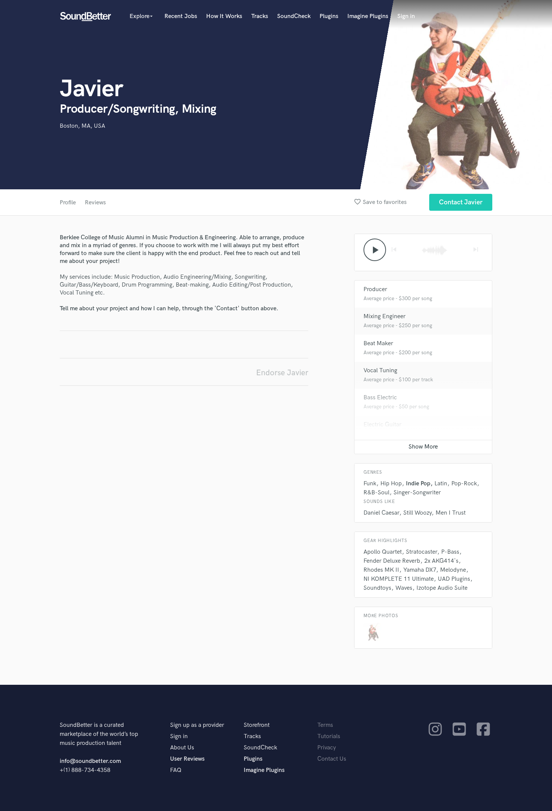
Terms (325, 725)
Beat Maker (378, 343)
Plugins (329, 16)
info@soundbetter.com (90, 761)
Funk (369, 483)
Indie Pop (418, 483)
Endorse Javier (282, 373)
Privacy (326, 747)
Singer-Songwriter (417, 492)
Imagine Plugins (367, 16)
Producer (375, 289)
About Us (182, 747)
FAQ (175, 770)
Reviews (95, 202)
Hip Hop (391, 483)
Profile (68, 202)
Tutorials (328, 736)
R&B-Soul (376, 492)
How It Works (224, 16)
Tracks (259, 16)
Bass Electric (380, 397)
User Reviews (187, 759)
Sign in (406, 16)
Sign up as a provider (197, 725)
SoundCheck (294, 16)
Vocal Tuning (380, 370)
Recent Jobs (180, 16)
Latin (440, 483)
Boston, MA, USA (82, 126)
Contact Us (331, 759)
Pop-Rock (464, 483)
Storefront (257, 725)
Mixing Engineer (384, 316)
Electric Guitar (382, 424)
